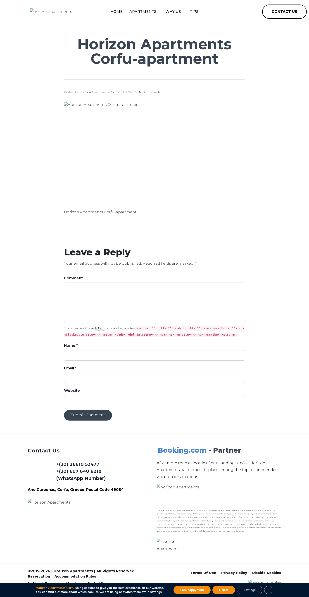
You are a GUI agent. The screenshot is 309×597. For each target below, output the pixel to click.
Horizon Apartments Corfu (98, 92)
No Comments (149, 92)
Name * (71, 345)
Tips (194, 12)
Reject (223, 590)
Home (116, 12)
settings (156, 592)
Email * (70, 368)
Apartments (142, 12)
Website (72, 390)
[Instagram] (251, 12)
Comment (73, 278)
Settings (250, 590)
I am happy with (192, 590)
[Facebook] (241, 12)
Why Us (173, 12)
